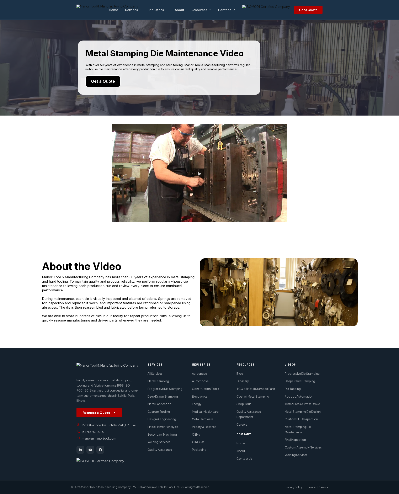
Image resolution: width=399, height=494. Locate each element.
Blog (239, 373)
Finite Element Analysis (163, 427)
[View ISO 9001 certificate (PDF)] (266, 10)
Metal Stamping (158, 381)
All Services (155, 373)
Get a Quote (308, 10)
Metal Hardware (202, 419)
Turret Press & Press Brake (302, 404)
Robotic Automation (299, 396)
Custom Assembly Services (303, 447)
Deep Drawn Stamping (163, 396)
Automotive (200, 381)
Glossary (242, 381)
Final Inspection (295, 439)
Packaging (199, 449)
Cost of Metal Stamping (252, 396)
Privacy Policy (294, 487)
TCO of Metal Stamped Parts (256, 389)
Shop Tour (243, 404)
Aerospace (199, 373)
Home (113, 10)
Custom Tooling (159, 411)
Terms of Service (318, 487)
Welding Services (159, 442)
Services (131, 10)
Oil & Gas (198, 442)
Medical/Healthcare (205, 411)
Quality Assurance (160, 449)
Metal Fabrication (159, 404)
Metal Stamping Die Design (303, 411)
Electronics (199, 396)
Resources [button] (199, 10)
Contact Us (226, 10)
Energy (197, 404)
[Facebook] (100, 450)
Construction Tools (205, 389)
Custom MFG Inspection (301, 419)
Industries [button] (156, 10)
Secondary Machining (162, 434)
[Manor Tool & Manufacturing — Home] (108, 368)
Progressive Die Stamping (165, 389)
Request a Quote (96, 412)
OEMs (196, 434)
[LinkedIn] (80, 450)
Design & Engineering (162, 419)
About (179, 10)
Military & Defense (204, 427)
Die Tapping (293, 389)
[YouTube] (90, 450)
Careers (241, 424)
